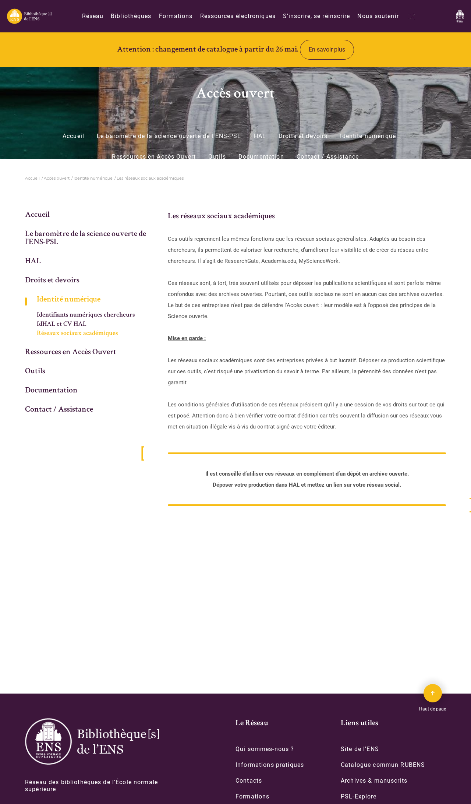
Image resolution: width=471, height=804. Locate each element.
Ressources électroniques (238, 16)
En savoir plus (327, 49)
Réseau (93, 16)
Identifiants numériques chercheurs (86, 315)
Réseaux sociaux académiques (77, 333)
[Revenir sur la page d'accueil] (29, 16)
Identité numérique (368, 136)
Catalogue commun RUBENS (383, 764)
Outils (217, 157)
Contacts (249, 780)
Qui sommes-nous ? (265, 748)
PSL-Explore (359, 796)
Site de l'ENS (360, 748)
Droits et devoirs (303, 136)
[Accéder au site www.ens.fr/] (459, 16)
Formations (176, 16)
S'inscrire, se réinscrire (316, 16)
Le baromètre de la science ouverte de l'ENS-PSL (169, 136)
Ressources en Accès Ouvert (154, 157)
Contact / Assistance (328, 157)
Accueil (73, 136)
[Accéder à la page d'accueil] (92, 741)
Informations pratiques (270, 764)
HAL (260, 136)
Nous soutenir (378, 16)
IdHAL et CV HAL (61, 324)
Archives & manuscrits (374, 780)
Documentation (261, 157)
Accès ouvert (57, 178)
